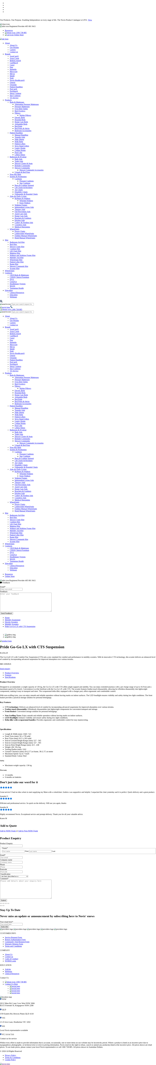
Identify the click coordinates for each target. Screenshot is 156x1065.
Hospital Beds (20, 120)
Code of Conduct (11, 959)
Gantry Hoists (20, 148)
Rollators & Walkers (22, 198)
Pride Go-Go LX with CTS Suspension (20, 626)
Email (2, 587)
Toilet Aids (19, 161)
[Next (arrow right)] (3, 905)
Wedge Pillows (25, 115)
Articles (8, 969)
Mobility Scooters (12, 624)
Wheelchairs (14, 229)
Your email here (6, 922)
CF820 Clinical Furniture (19, 277)
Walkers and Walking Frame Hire (22, 255)
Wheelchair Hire (16, 260)
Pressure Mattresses (22, 107)
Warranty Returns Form (14, 944)
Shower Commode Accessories (32, 170)
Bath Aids (18, 159)
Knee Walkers (25, 203)
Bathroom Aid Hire (17, 242)
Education (9, 290)
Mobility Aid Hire (17, 258)
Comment (4, 879)
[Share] (3, 903)
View (90, 20)
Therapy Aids (20, 209)
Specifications (10, 677)
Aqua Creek (14, 58)
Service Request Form (13, 937)
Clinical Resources (17, 293)
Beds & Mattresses (17, 102)
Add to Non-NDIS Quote (28, 831)
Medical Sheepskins (22, 227)
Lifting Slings (20, 155)
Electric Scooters (11, 622)
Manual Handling (21, 135)
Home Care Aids (21, 216)
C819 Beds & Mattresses (19, 275)
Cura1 (12, 65)
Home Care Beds (21, 122)
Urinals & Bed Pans (22, 172)
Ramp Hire (14, 264)
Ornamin (13, 85)
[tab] (80, 673)
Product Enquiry (6, 843)
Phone (2, 865)
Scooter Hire (15, 268)
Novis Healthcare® (17, 80)
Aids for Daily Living (18, 196)
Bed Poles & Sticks (22, 128)
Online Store (18, 35)
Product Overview (12, 673)
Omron (12, 82)
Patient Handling (16, 87)
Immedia (13, 69)
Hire (6, 240)
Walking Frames (21, 205)
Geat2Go (13, 282)
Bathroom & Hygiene (18, 157)
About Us (13, 45)
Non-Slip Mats (15, 174)
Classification (5, 874)
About (7, 43)
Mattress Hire (15, 253)
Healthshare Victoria (17, 284)
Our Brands (14, 47)
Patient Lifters (20, 144)
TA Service (14, 98)
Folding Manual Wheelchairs (26, 236)
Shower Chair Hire (17, 247)
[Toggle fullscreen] (6, 903)
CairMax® (14, 63)
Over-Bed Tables (21, 109)
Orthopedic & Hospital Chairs (26, 194)
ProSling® (14, 91)
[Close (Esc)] (1, 903)
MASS (12, 286)
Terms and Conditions (13, 946)
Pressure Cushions (27, 181)
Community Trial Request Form (17, 942)
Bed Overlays (20, 111)
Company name (6, 860)
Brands (7, 54)
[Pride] (6, 641)
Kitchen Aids (20, 220)
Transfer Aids (20, 137)
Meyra (12, 74)
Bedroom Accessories (23, 131)
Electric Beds (20, 117)
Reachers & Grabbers (23, 218)
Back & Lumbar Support (24, 185)
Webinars (13, 297)
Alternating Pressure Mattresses (27, 104)
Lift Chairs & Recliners (24, 187)
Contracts (8, 273)
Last (53, 851)
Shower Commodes (22, 168)
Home (7, 618)
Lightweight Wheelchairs (24, 233)
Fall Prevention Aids (22, 212)
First (26, 851)
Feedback (3, 591)
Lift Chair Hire (15, 251)
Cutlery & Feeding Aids (24, 223)
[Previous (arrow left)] (1, 905)
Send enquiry (5, 669)
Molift (12, 76)
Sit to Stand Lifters (22, 146)
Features (8, 675)
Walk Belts (19, 142)
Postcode (3, 869)
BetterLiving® (15, 61)
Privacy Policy (10, 1055)
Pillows (17, 113)
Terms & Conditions (12, 1057)
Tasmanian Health (17, 288)
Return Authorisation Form (15, 940)
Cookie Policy (10, 1060)
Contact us (14, 52)
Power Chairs (20, 231)
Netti (12, 78)
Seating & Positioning (18, 177)
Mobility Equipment (12, 620)
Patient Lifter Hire (17, 262)
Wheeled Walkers (26, 201)
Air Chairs (19, 190)
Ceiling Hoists (20, 150)
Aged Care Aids (21, 214)
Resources (9, 30)
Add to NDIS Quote (8, 831)
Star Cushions (15, 96)
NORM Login (10, 961)
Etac (11, 67)
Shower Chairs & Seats (24, 163)
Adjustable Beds (21, 124)
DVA (12, 279)
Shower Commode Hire (19, 266)
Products (8, 100)
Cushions (18, 179)
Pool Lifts (18, 152)
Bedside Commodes (22, 166)
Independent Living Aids (24, 207)
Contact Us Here (11, 984)
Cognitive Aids (20, 225)
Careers (13, 50)
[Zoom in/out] (8, 903)
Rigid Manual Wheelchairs (25, 238)
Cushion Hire (15, 249)
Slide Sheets (19, 139)
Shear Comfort (15, 93)
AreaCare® (14, 56)
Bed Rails (18, 126)
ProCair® (13, 89)
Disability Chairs (21, 192)
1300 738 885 (21, 33)
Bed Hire (13, 244)
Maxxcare (13, 72)
